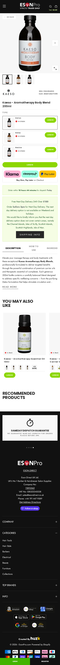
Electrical (6, 557)
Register (45, 661)
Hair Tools (7, 540)
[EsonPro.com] (30, 463)
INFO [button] (5, 596)
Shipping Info (30, 234)
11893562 (30, 488)
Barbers (6, 551)
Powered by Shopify (41, 644)
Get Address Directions (30, 502)
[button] (4, 6)
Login (15, 661)
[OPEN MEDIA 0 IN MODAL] (55, 68)
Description (13, 248)
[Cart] (56, 6)
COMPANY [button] (8, 522)
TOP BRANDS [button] (9, 585)
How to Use (33, 248)
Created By (24, 639)
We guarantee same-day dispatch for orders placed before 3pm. (30, 434)
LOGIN (50, 120)
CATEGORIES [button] (9, 533)
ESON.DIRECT (30, 470)
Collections (7, 574)
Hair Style (6, 546)
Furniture (6, 568)
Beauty (5, 562)
